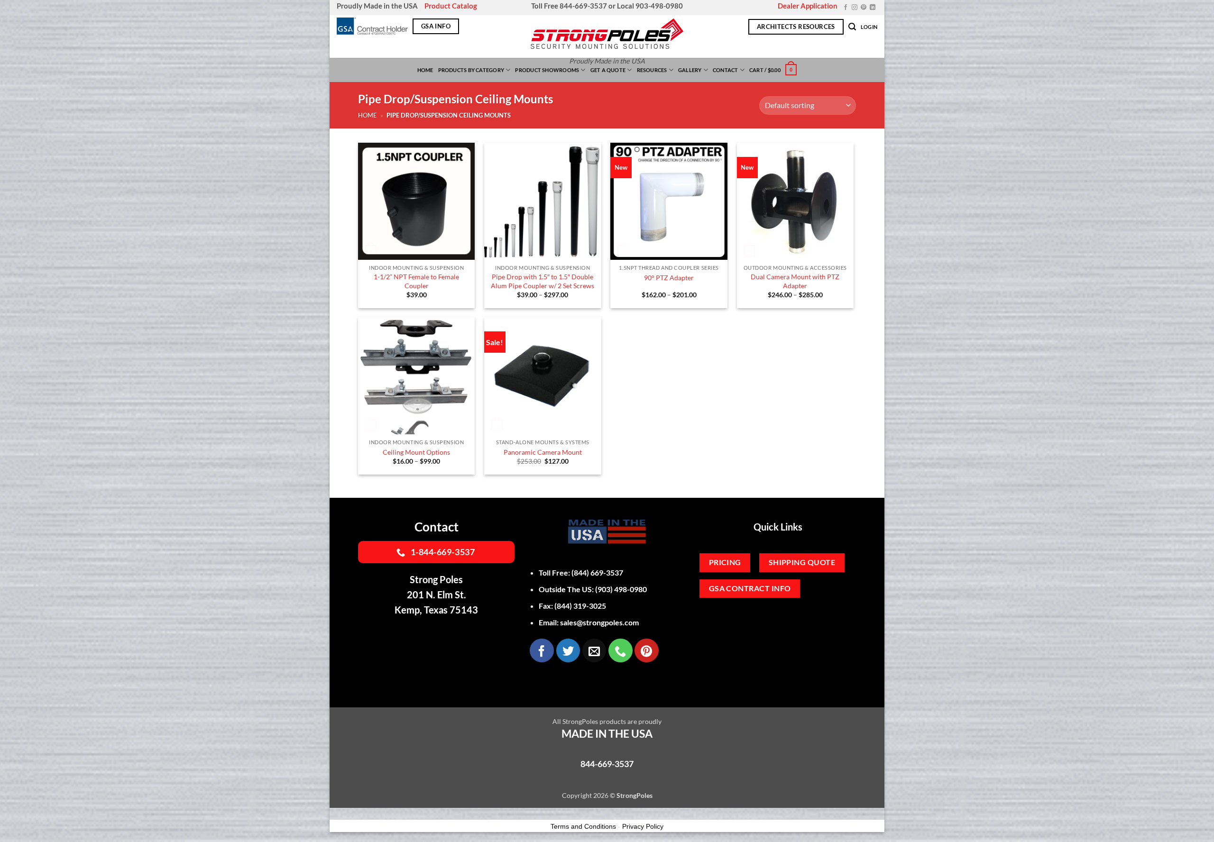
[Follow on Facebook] (845, 7)
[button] (852, 27)
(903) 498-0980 (621, 589)
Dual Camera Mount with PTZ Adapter (795, 281)
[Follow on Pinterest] (863, 7)
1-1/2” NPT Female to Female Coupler (416, 281)
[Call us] (620, 650)
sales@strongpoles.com (599, 622)
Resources (652, 70)
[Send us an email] (594, 650)
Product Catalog (450, 5)
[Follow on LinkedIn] (872, 7)
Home (425, 70)
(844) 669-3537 (597, 572)
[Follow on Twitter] (568, 650)
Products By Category (471, 70)
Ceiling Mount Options (416, 452)
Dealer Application (807, 5)
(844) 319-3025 (580, 605)
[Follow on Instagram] (854, 7)
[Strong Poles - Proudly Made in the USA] (607, 33)
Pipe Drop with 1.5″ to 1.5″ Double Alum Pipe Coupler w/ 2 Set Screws (542, 281)
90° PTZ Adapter (669, 278)
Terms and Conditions (583, 826)
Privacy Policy (642, 826)
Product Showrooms (547, 70)
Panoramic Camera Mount (543, 452)
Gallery (690, 70)
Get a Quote (607, 70)
